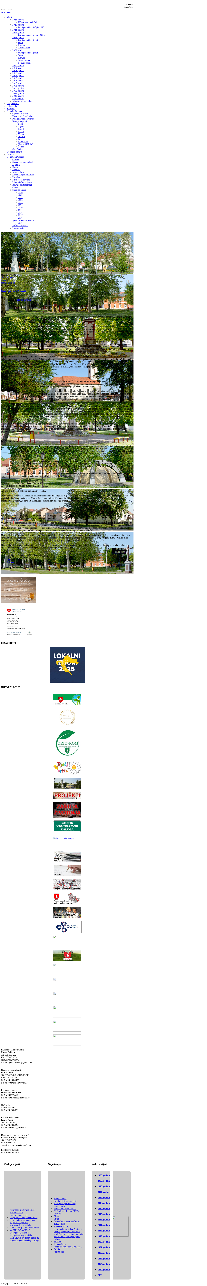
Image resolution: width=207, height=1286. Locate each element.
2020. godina (104, 1242)
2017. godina (104, 1225)
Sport (3, 280)
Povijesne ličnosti (13, 291)
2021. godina (104, 1247)
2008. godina (104, 1175)
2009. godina (104, 1181)
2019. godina (104, 1236)
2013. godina (104, 1203)
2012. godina (104, 1197)
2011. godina (104, 1192)
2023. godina (104, 1258)
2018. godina (104, 1230)
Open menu (6, 12)
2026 (100, 1275)
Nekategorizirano (8, 283)
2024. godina (104, 1264)
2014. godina (104, 1208)
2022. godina (7, 277)
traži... (4, 9)
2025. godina (104, 1269)
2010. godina (104, 1186)
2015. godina (104, 1214)
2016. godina (104, 1219)
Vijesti (20, 275)
